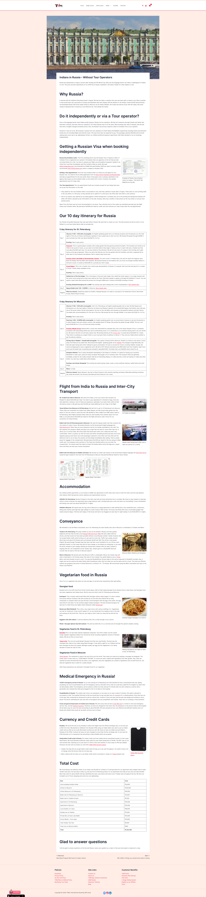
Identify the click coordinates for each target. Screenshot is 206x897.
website (119, 342)
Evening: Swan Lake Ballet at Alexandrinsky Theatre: (82, 258)
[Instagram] (107, 893)
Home (82, 5)
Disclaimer (58, 873)
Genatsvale (99, 605)
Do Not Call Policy (60, 878)
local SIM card (117, 704)
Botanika (62, 632)
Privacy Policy (59, 875)
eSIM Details (92, 880)
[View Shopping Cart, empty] (149, 5)
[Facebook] (104, 893)
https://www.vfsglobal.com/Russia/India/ (107, 175)
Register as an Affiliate (129, 882)
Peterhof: (69, 246)
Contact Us (91, 873)
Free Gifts (123, 5)
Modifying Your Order (61, 882)
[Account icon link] (146, 5)
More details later (133, 284)
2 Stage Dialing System (129, 880)
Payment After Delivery (129, 875)
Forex (123, 884)
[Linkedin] (110, 893)
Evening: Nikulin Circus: (73, 328)
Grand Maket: (70, 266)
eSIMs (107, 5)
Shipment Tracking (94, 882)
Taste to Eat (63, 641)
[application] (110, 5)
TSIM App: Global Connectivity (97, 878)
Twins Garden (64, 656)
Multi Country (99, 5)
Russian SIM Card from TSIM (92, 534)
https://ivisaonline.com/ (67, 166)
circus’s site (116, 333)
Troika (118, 557)
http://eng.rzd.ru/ (65, 427)
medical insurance (78, 706)
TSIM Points (125, 873)
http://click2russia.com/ (75, 168)
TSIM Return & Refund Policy (63, 880)
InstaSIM (115, 5)
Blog (89, 884)
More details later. (101, 288)
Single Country (90, 5)
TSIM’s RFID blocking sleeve (97, 745)
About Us (91, 875)
